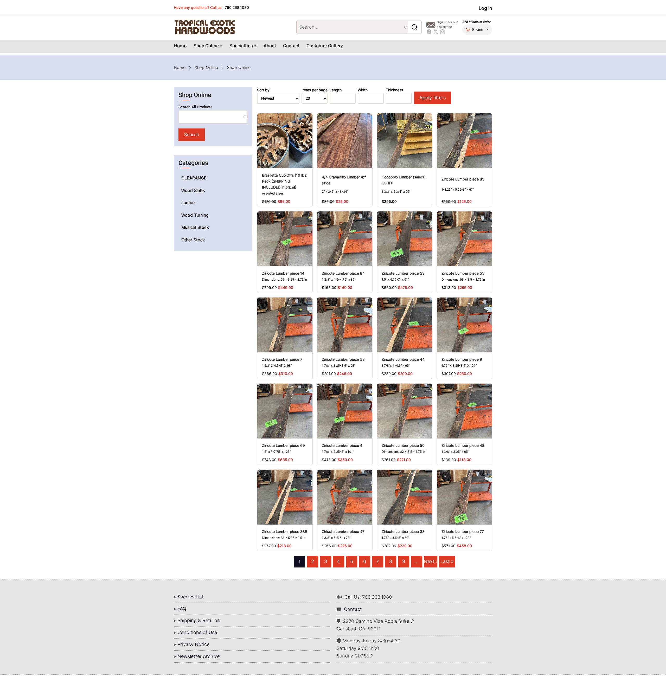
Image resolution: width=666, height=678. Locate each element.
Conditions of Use (197, 632)
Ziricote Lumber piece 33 (403, 531)
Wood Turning (195, 215)
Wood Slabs (193, 190)
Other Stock (193, 239)
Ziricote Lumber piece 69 (283, 445)
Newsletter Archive (198, 656)
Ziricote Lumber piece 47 (343, 531)
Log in (485, 8)
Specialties (241, 45)
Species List (190, 596)
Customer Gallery (324, 45)
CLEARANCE (194, 177)
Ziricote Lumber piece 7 (282, 359)
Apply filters (432, 97)
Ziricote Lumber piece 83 (462, 179)
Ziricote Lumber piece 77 (462, 531)
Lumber (188, 202)
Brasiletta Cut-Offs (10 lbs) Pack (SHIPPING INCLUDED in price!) (285, 181)
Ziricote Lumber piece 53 (403, 273)
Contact (291, 45)
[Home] (205, 27)
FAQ (181, 608)
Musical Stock (195, 227)
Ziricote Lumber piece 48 (462, 445)
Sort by (263, 90)
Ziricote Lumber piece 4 (342, 445)
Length (336, 90)
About (270, 45)
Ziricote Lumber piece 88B (284, 531)
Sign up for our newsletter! (447, 24)
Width (363, 90)
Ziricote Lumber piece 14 (283, 273)
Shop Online (206, 45)
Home (180, 45)
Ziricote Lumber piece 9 (461, 359)
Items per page (315, 90)
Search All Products (195, 107)
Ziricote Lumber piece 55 (462, 273)
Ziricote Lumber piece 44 (403, 359)
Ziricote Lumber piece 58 (343, 359)
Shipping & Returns (198, 620)
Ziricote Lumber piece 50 (403, 445)
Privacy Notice (193, 644)
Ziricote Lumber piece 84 (343, 273)
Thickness (394, 90)
